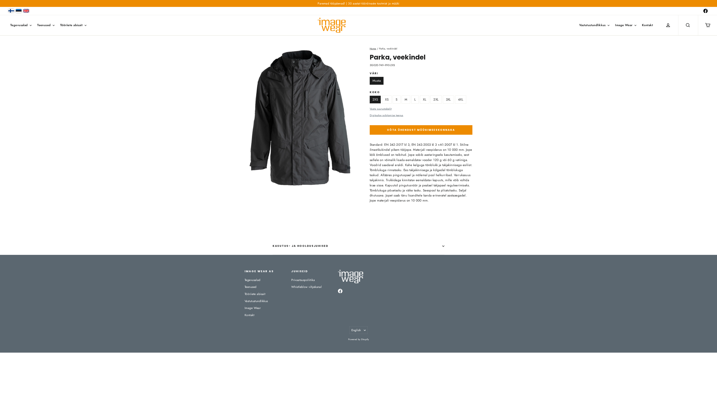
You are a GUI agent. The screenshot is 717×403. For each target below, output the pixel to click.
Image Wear (624, 25)
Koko (375, 92)
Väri (374, 73)
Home (373, 48)
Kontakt (647, 25)
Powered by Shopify (358, 339)
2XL (436, 99)
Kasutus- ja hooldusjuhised (300, 246)
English (356, 330)
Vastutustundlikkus (593, 25)
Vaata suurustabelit (381, 109)
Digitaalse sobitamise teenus (386, 115)
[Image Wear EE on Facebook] (705, 11)
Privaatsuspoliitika (303, 280)
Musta (377, 80)
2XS (375, 99)
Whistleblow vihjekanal (306, 287)
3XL (448, 99)
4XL (460, 99)
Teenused (44, 25)
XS (387, 99)
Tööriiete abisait (72, 25)
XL (424, 99)
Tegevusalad (19, 25)
